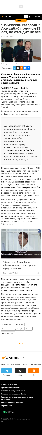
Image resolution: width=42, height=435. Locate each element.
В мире (25, 364)
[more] (38, 272)
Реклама (19, 402)
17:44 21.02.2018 (7, 36)
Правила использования (10, 387)
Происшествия (18, 324)
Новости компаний (8, 402)
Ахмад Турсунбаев (8, 333)
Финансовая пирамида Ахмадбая (13, 329)
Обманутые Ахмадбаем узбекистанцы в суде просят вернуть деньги (19, 265)
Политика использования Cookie (13, 394)
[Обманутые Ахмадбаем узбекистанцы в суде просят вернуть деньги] (21, 244)
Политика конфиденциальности (13, 391)
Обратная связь (7, 406)
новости (5, 364)
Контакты (13, 384)
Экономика (36, 364)
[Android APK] (8, 412)
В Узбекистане (6, 324)
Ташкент (29, 329)
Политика (15, 364)
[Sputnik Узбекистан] (7, 18)
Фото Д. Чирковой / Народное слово (14, 64)
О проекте (5, 384)
